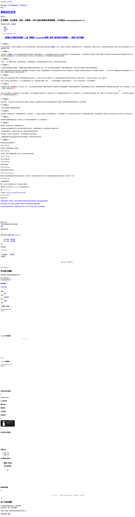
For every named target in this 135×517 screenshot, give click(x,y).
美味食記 (12, 239)
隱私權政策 (76, 495)
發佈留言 (3, 256)
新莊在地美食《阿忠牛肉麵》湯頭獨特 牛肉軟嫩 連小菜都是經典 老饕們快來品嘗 (20, 203)
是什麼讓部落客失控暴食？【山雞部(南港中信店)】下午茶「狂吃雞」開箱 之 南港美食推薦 (23, 206)
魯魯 (2, 226)
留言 (13, 235)
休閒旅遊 (13, 24)
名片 (5, 31)
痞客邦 (9, 235)
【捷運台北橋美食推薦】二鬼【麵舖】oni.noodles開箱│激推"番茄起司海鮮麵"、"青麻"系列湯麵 (44, 38)
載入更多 (3, 247)
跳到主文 (3, 16)
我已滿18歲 (3, 514)
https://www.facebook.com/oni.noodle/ (16, 192)
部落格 (6, 29)
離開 (9, 514)
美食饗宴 (12, 241)
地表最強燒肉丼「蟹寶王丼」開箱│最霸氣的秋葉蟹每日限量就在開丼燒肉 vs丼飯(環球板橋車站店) (24, 200)
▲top (2, 244)
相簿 (5, 27)
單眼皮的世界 (8, 12)
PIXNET (56, 495)
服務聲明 (82, 495)
